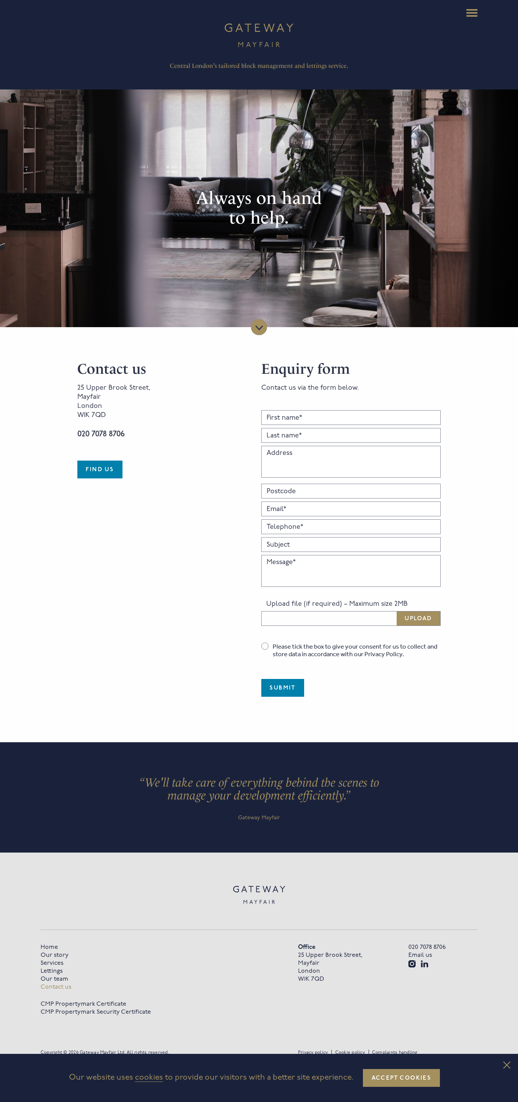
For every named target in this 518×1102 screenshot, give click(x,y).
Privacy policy (313, 1052)
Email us (420, 955)
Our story (55, 955)
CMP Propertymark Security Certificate (96, 1012)
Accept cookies (402, 1078)
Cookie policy (350, 1052)
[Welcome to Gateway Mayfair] (259, 35)
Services (52, 963)
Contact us (56, 987)
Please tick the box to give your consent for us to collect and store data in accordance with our (355, 650)
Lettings (52, 971)
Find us (100, 470)
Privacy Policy (383, 654)
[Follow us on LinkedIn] (424, 964)
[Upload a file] (351, 618)
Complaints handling (395, 1052)
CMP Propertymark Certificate (83, 1004)
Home (49, 947)
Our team (54, 979)
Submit (282, 688)
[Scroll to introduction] (259, 327)
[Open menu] (471, 13)
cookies (149, 1078)
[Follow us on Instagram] (412, 964)
